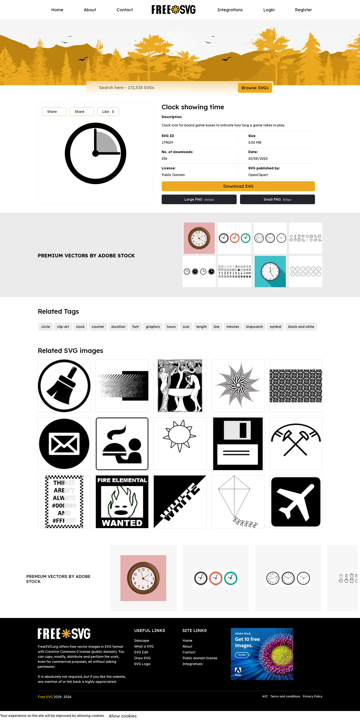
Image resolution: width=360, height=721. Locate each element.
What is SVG (144, 646)
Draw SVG (142, 658)
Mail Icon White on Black (62, 464)
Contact (125, 9)
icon (186, 327)
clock (80, 327)
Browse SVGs (255, 87)
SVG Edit (141, 652)
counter (98, 327)
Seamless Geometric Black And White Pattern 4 (295, 404)
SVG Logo (142, 664)
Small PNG (277, 199)
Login (269, 9)
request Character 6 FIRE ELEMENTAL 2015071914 (122, 520)
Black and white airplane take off (296, 520)
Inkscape (141, 640)
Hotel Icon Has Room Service (122, 462)
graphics (153, 327)
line (216, 327)
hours (171, 327)
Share (52, 111)
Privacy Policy (312, 696)
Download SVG (238, 186)
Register (303, 9)
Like (108, 111)
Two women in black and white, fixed (180, 404)
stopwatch (254, 327)
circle (45, 327)
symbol (275, 327)
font (135, 327)
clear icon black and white (63, 406)
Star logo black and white (237, 406)
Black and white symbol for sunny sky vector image (180, 462)
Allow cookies (123, 715)
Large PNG (199, 199)
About (90, 9)
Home (57, 9)
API (265, 696)
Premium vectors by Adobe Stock (86, 255)
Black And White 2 (173, 522)
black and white (301, 327)
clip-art (63, 327)
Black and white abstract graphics (122, 404)
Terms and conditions (285, 696)
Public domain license (199, 658)
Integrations (230, 9)
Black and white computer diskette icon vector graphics (238, 459)
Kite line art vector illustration (238, 520)
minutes (232, 327)
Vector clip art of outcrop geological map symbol (296, 462)
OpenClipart (258, 175)
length (201, 327)
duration (118, 327)
